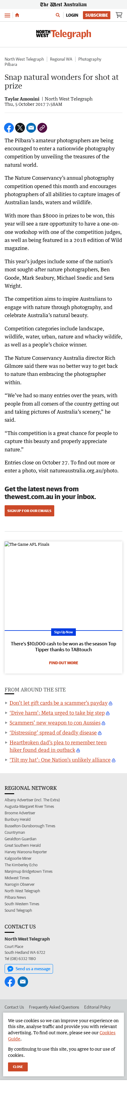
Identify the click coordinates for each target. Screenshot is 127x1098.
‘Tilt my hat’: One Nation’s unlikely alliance (60, 760)
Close (18, 1067)
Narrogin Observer (20, 884)
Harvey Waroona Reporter (26, 852)
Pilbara (11, 64)
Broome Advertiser (20, 813)
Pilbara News (15, 897)
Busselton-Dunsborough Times (30, 826)
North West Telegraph (24, 59)
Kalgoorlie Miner (18, 858)
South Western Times (22, 904)
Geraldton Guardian (20, 839)
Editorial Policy (97, 1007)
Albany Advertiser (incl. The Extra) (32, 800)
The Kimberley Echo (21, 865)
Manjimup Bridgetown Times (28, 871)
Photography (89, 59)
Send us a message (33, 968)
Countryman (15, 832)
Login (72, 15)
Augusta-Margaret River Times (29, 806)
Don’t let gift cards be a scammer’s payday (59, 703)
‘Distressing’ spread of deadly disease (53, 733)
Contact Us (14, 1007)
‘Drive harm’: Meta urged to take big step (57, 713)
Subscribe (96, 15)
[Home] (17, 15)
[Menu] (7, 15)
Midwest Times (17, 878)
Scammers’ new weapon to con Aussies (55, 723)
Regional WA (61, 59)
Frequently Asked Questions (54, 1007)
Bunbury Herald (18, 819)
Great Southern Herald (23, 845)
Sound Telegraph (18, 910)
